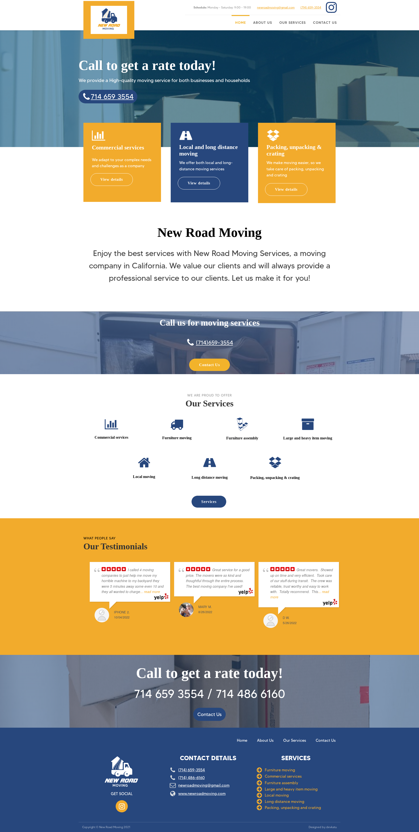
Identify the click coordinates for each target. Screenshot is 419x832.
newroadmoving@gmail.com (276, 7)
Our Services (292, 22)
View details (111, 179)
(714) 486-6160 (191, 777)
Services (209, 502)
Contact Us (325, 22)
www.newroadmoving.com (202, 793)
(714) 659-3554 (310, 7)
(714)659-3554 (214, 342)
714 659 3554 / (173, 694)
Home (240, 22)
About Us (262, 22)
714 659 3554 (112, 96)
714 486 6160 (250, 694)
